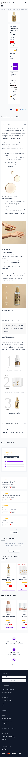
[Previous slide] (10, 17)
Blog (3, 703)
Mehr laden (14, 532)
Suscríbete (14, 681)
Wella (8, 9)
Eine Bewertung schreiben (11, 457)
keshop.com (3, 9)
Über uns (4, 705)
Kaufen (9, 589)
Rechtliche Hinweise (7, 692)
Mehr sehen (9, 627)
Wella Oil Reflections (14, 26)
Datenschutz (5, 697)
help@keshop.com (6, 731)
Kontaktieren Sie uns (7, 700)
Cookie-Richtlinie (6, 695)
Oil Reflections (13, 9)
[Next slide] (18, 17)
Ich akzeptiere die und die (14, 684)
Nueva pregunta (14, 551)
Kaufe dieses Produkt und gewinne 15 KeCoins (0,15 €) (15, 96)
